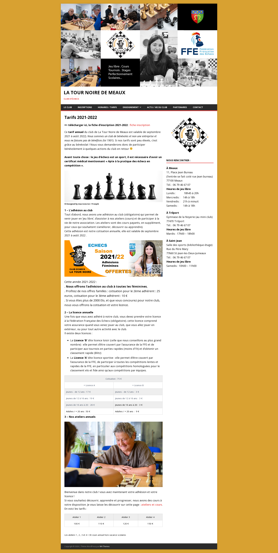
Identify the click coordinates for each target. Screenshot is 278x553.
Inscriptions (85, 107)
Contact (198, 107)
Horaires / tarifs (107, 107)
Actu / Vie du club (157, 107)
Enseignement (131, 107)
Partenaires (180, 107)
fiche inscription (140, 125)
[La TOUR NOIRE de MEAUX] (139, 85)
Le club (68, 107)
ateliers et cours (151, 504)
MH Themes (104, 546)
